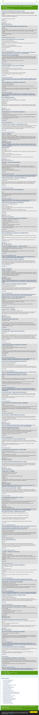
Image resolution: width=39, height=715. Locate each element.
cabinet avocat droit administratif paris (14, 52)
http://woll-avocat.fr (7, 329)
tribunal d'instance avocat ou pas (26, 644)
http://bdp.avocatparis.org (8, 198)
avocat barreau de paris (7, 701)
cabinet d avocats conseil (27, 295)
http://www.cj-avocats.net (8, 92)
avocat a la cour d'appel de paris (13, 93)
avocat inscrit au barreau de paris (9, 695)
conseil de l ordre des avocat (26, 144)
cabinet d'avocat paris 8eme (21, 593)
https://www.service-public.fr (8, 77)
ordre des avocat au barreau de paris (9, 698)
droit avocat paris (25, 53)
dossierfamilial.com (7, 423)
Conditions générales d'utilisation (17, 706)
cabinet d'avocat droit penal (26, 294)
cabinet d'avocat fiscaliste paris (13, 592)
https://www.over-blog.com (8, 268)
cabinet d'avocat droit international (14, 388)
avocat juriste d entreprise (30, 175)
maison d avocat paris (17, 486)
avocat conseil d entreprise (7, 175)
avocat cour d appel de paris (17, 79)
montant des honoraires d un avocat (21, 580)
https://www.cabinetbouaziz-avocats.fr (10, 255)
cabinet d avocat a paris (22, 256)
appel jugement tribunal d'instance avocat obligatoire (17, 94)
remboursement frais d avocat (8, 580)
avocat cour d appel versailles (8, 687)
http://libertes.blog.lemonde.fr (8, 604)
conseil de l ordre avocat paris (14, 144)
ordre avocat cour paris (7, 688)
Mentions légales (7, 706)
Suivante (12, 672)
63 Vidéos (7, 8)
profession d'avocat (26, 509)
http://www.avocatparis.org (8, 24)
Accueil (2, 706)
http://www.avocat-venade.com (9, 187)
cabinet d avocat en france (10, 257)
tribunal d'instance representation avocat (25, 669)
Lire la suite (4, 22)
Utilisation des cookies (28, 706)
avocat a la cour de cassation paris (13, 78)
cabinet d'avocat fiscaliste (31, 593)
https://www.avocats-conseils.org (9, 173)
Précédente (9, 672)
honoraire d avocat (33, 580)
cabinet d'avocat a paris (11, 256)
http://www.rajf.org (7, 617)
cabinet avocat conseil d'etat (15, 295)
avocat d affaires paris (7, 686)
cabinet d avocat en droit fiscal (10, 593)
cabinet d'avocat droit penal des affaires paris (11, 693)
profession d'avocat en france (13, 508)
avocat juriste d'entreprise (19, 175)
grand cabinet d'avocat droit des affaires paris (11, 692)
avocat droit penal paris (7, 700)
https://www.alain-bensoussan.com (9, 387)
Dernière (16, 672)
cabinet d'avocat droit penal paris (13, 294)
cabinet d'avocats (20, 257)
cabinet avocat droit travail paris (28, 52)
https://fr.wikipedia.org (7, 142)
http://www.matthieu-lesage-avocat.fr (9, 524)
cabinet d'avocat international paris (9, 389)
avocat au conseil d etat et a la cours (15, 359)
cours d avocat (26, 359)
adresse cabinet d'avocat (21, 372)
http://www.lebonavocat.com (8, 437)
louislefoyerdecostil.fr (7, 401)
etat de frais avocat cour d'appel (26, 78)
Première (5, 672)
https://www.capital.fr (7, 495)
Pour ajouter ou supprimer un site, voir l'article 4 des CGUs (11, 708)
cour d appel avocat (25, 93)
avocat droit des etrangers (7, 53)
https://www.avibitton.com (8, 122)
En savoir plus (11, 713)
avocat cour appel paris (7, 681)
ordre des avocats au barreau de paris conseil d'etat (17, 143)
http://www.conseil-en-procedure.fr (9, 132)
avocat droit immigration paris (17, 53)
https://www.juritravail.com (8, 244)
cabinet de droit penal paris (8, 703)
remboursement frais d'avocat (26, 579)
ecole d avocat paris (6, 694)
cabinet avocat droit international (27, 388)
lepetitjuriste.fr (6, 656)
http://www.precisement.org (8, 469)
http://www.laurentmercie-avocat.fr (9, 357)
